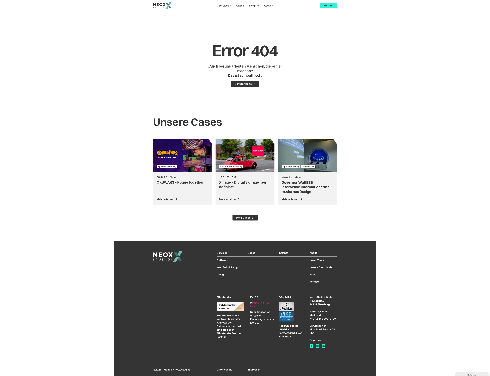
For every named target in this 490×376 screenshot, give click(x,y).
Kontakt (314, 281)
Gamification (308, 166)
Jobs (312, 274)
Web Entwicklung (227, 267)
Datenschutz (224, 369)
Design (221, 274)
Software (222, 260)
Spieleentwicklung (167, 166)
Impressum (254, 369)
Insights (283, 252)
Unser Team (317, 260)
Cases (251, 252)
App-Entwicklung (291, 166)
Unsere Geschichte (321, 267)
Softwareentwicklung (231, 166)
